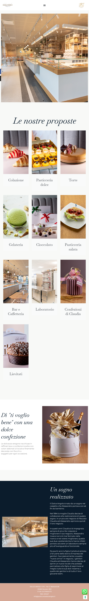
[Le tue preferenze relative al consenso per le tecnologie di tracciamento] (85, 597)
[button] (44, 5)
